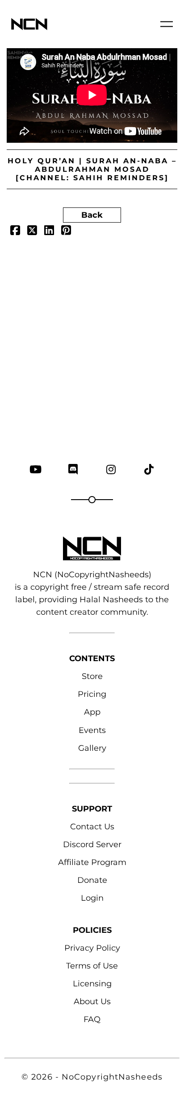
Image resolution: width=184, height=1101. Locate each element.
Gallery (92, 748)
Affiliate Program (92, 862)
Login (92, 898)
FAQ (92, 1019)
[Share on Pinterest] (66, 231)
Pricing (92, 694)
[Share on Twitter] (32, 231)
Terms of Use (92, 966)
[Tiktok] (149, 469)
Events (92, 730)
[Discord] (73, 469)
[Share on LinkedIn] (49, 231)
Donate (92, 880)
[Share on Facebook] (15, 231)
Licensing (92, 984)
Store (92, 676)
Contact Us (92, 827)
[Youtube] (35, 469)
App (92, 712)
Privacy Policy (92, 948)
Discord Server (92, 844)
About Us (92, 1001)
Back (92, 215)
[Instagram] (111, 469)
